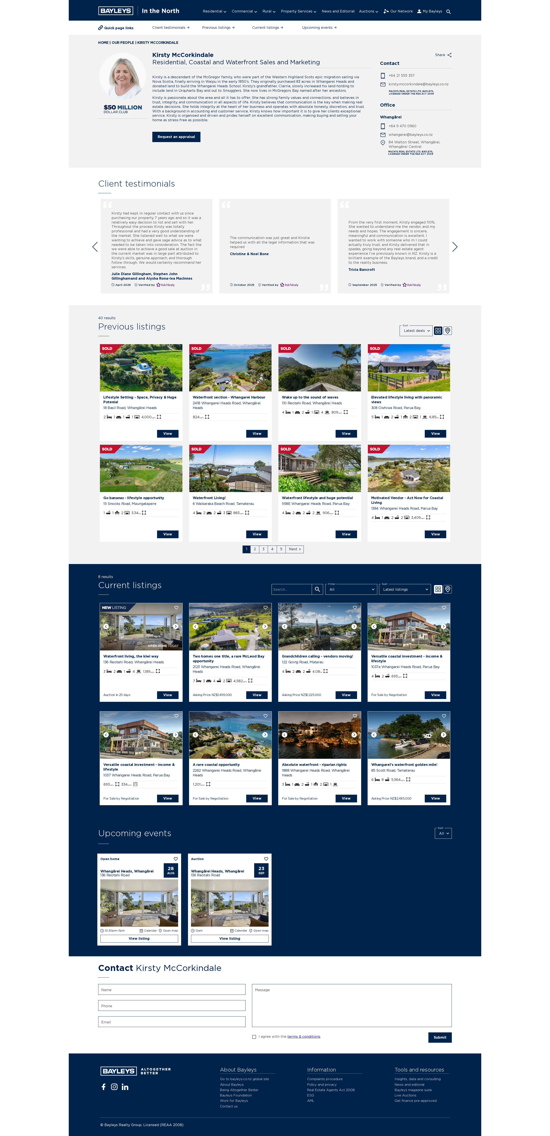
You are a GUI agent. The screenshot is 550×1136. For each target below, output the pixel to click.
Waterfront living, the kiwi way (130, 656)
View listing (139, 939)
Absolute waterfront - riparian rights (314, 764)
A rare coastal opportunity (216, 764)
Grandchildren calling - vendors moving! (317, 656)
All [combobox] (332, 589)
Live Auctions (405, 1095)
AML (310, 1101)
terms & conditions (303, 1037)
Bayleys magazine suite (413, 1090)
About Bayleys (232, 1084)
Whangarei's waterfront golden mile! (404, 764)
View (167, 434)
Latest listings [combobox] (395, 589)
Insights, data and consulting (418, 1079)
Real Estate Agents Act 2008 (331, 1090)
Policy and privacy (322, 1084)
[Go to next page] (295, 549)
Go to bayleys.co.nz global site (244, 1079)
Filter (332, 584)
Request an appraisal (176, 137)
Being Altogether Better (239, 1090)
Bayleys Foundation (236, 1095)
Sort (405, 325)
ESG (310, 1095)
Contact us (229, 1106)
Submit (440, 1037)
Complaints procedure (325, 1079)
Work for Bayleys (234, 1101)
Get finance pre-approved (416, 1101)
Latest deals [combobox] (414, 331)
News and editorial (409, 1084)
